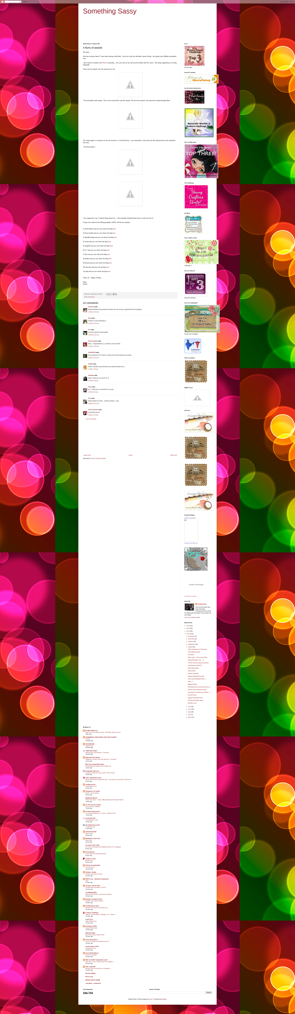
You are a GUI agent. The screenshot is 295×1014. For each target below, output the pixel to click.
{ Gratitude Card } (90, 826)
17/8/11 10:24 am (93, 323)
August (190, 647)
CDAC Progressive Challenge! (197, 649)
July (189, 706)
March (190, 717)
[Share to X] (111, 294)
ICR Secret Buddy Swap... (196, 700)
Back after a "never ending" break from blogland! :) (99, 961)
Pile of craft (89, 977)
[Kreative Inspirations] (191, 541)
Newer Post (87, 455)
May (189, 712)
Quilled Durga (89, 745)
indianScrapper (90, 933)
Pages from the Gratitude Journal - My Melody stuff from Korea (103, 732)
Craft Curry (89, 919)
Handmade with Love (92, 771)
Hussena (91, 307)
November (191, 639)
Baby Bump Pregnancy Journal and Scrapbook (98, 894)
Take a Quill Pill (90, 967)
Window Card (192, 703)
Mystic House (89, 833)
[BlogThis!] (109, 294)
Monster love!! (89, 860)
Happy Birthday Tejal (91, 928)
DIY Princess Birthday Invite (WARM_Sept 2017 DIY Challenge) (103, 847)
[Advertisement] (130, 437)
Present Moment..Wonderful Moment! (95, 853)
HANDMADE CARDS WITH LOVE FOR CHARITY (101, 737)
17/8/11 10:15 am (93, 312)
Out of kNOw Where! (92, 953)
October (190, 641)
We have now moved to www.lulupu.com (96, 907)
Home (131, 455)
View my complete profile (192, 617)
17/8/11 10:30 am (93, 335)
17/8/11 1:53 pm (93, 369)
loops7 (151, 999)
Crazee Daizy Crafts (92, 946)
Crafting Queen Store (92, 906)
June (190, 709)
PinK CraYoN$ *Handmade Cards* (96, 960)
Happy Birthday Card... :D (196, 660)
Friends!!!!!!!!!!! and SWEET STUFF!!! (95, 887)
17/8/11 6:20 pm (93, 392)
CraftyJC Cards (90, 859)
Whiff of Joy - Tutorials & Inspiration (97, 879)
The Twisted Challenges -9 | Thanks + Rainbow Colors (100, 813)
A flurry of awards (193, 673)
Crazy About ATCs (91, 939)
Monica (104, 63)
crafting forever (90, 784)
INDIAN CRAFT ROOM (92, 980)
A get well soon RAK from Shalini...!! (199, 692)
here (114, 229)
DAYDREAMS (89, 744)
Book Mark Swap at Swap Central (94, 934)
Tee (89, 329)
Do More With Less (91, 730)
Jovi (89, 398)
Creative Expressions (92, 811)
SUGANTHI (91, 352)
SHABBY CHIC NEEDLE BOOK (94, 901)
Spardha (91, 375)
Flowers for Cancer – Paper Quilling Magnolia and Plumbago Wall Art (104, 799)
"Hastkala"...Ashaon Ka (93, 983)
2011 (188, 634)
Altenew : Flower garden (92, 793)
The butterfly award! (194, 652)
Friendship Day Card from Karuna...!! (199, 687)
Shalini (90, 364)
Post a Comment (91, 419)
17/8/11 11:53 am (93, 358)
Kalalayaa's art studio (92, 791)
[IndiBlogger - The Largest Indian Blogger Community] (192, 353)
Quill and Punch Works (92, 757)
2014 (188, 626)
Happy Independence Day (196, 676)
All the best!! (191, 671)
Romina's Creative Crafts (93, 899)
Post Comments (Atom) (98, 458)
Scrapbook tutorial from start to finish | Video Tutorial (100, 773)
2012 (188, 631)
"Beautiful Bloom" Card (91, 820)
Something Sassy (110, 11)
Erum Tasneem (93, 409)
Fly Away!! (191, 654)
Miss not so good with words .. (95, 764)
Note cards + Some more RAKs (197, 657)
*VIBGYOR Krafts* (91, 751)
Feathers (87, 739)
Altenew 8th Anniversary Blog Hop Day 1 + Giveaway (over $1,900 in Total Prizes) (108, 779)
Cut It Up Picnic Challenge (92, 806)
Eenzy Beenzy (90, 852)
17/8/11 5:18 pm (93, 380)
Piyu (89, 318)
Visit (190, 596)
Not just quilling (90, 973)
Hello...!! (190, 681)
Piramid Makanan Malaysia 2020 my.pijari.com (98, 766)
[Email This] (107, 294)
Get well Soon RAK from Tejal (197, 689)
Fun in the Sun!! (89, 867)
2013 (188, 628)
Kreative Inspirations (190, 518)
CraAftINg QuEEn (91, 892)
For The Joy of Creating (93, 805)
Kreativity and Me (91, 926)
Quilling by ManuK (91, 798)
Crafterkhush (202, 604)
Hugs (86, 880)
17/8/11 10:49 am (93, 346)
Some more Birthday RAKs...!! (197, 679)
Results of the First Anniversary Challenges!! (97, 968)
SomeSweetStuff (90, 832)
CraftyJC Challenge (91, 913)
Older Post (173, 455)
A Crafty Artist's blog (92, 845)
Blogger (164, 999)
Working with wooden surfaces (94, 874)
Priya (90, 387)
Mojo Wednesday (193, 668)
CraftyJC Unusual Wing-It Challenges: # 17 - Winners (100, 914)
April (189, 714)
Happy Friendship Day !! (195, 698)
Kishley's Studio (90, 872)
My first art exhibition (91, 955)
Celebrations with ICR (195, 665)
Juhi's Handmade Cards (93, 778)
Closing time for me (90, 948)
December (191, 636)
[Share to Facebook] (114, 294)
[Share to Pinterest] (116, 294)
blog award (91, 297)
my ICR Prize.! (192, 695)
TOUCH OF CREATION (92, 865)
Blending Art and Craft (92, 838)
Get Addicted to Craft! (92, 825)
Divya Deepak (92, 341)
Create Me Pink (90, 818)
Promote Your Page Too (191, 543)
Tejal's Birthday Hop (90, 921)
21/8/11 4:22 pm (93, 415)
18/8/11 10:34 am (93, 403)
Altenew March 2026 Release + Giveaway (97, 752)
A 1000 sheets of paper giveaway (198, 663)
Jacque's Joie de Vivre (92, 886)
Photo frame (88, 840)
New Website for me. (91, 786)
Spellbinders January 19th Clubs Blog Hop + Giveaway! (100, 759)
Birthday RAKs (192, 684)
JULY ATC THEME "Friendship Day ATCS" (97, 941)
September (191, 644)
